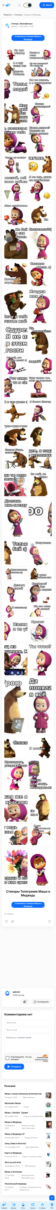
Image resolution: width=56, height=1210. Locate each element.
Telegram (7, 15)
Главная (4, 1208)
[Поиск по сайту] (19, 5)
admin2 (16, 992)
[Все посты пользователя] (24, 1002)
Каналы (13, 1208)
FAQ (51, 1208)
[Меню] (4, 5)
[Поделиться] (12, 921)
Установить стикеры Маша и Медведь (28, 37)
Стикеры (18, 15)
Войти (49, 5)
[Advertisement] (28, 957)
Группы (33, 1208)
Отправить (16, 1067)
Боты (23, 1208)
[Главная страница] (8, 5)
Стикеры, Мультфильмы (22, 24)
